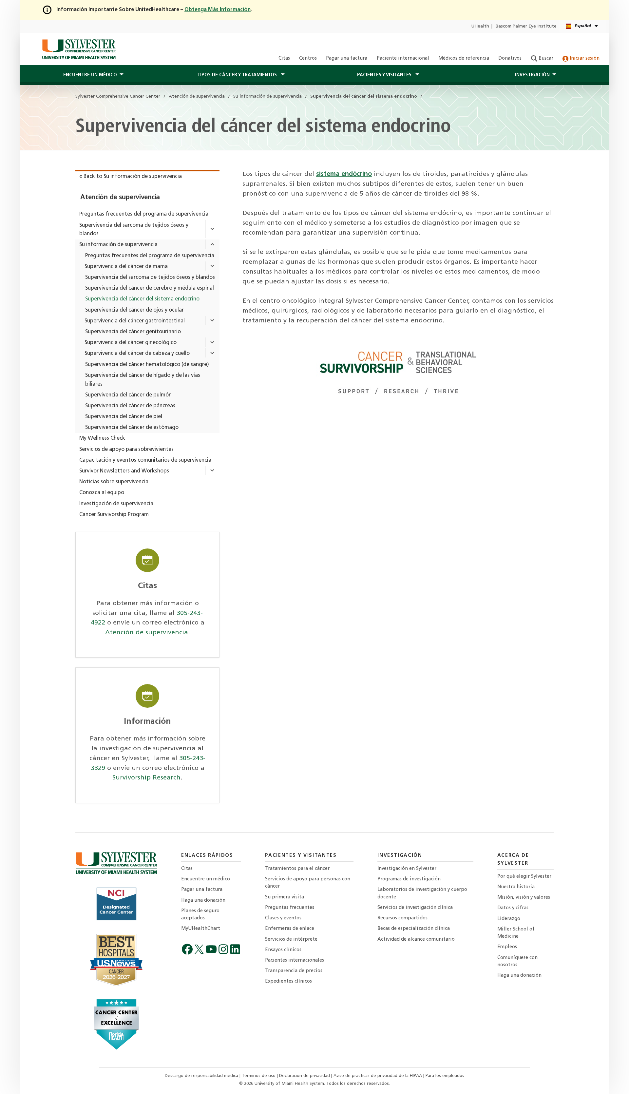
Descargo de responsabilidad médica (202, 1076)
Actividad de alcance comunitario (416, 939)
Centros (308, 58)
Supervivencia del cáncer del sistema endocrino (142, 299)
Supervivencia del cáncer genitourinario (133, 332)
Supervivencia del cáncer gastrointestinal (135, 321)
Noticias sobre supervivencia (113, 482)
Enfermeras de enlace (289, 928)
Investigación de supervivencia (116, 504)
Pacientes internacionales (294, 960)
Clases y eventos (283, 918)
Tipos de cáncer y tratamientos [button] (237, 75)
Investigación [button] (532, 75)
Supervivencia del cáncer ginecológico (131, 342)
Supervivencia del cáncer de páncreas (130, 406)
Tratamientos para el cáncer (297, 868)
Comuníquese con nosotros (517, 961)
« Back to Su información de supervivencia (130, 176)
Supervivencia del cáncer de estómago (132, 427)
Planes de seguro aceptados (200, 915)
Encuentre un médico (205, 879)
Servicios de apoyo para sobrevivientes (126, 449)
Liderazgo (508, 918)
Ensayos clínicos (283, 950)
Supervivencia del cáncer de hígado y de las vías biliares (142, 380)
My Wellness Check (102, 438)
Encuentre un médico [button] (90, 75)
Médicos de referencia (463, 58)
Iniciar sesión (584, 58)
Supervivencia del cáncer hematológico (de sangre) (147, 364)
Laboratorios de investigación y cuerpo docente (422, 893)
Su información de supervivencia (118, 244)
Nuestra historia (516, 887)
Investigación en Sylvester (406, 868)
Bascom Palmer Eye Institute (526, 26)
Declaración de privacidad (305, 1076)
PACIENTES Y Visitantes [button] (385, 75)
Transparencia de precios (293, 971)
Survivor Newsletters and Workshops (124, 471)
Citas (284, 58)
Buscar (545, 58)
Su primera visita (284, 897)
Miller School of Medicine (516, 933)
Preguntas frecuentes (289, 907)
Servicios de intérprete (291, 939)
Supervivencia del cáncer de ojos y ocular (134, 310)
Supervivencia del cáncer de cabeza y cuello (137, 353)
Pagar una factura (346, 58)
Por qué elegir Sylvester (524, 876)
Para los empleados (445, 1076)
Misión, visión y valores (523, 897)
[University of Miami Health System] (79, 49)
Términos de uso (259, 1076)
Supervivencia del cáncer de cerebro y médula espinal (149, 288)
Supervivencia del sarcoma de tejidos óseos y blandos (133, 230)
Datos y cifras (512, 908)
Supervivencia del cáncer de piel (123, 416)
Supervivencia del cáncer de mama (126, 266)
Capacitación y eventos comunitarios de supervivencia (145, 460)
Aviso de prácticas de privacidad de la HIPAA (378, 1076)
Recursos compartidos (402, 918)
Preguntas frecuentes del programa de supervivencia (143, 214)
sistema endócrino (344, 174)
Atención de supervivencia (120, 197)
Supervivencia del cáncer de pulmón (128, 395)
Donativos (510, 58)
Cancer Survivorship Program (114, 514)
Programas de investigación (409, 879)
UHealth (480, 26)
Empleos (507, 947)
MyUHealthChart (200, 928)
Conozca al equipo (101, 492)
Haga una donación (203, 900)
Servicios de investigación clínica (415, 907)
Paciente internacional (403, 58)
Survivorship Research (146, 778)
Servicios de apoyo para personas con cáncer (307, 883)
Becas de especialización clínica (413, 928)
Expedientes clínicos (288, 981)
